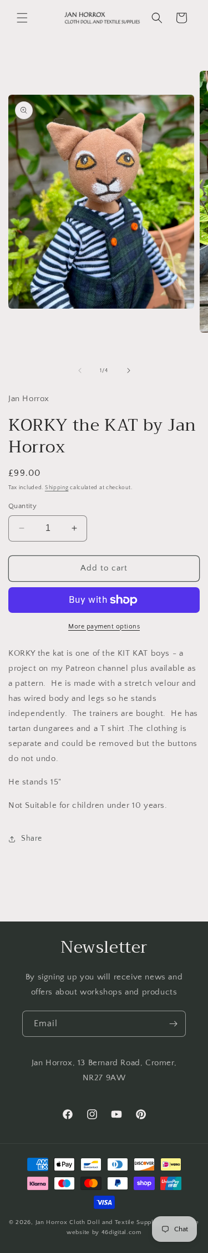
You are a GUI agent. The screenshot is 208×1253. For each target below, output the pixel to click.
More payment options (104, 626)
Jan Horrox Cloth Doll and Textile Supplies (98, 1222)
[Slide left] (80, 370)
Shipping (57, 488)
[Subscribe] (173, 1024)
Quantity (22, 506)
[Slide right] (128, 370)
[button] (22, 18)
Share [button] (31, 838)
